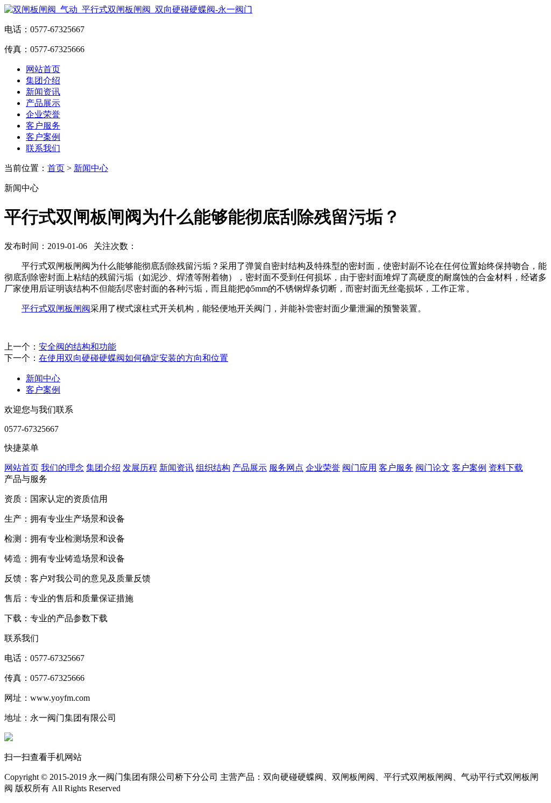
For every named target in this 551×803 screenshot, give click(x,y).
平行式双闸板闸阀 (56, 308)
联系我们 (43, 148)
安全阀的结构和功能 (77, 346)
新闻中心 (91, 168)
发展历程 (140, 467)
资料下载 (506, 467)
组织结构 (213, 467)
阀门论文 (432, 467)
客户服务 (43, 125)
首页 (56, 168)
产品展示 (43, 103)
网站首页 (43, 69)
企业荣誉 (43, 114)
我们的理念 (62, 467)
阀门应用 (359, 467)
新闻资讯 (43, 91)
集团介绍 (43, 80)
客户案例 (43, 136)
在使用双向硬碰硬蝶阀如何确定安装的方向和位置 (133, 358)
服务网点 (286, 467)
